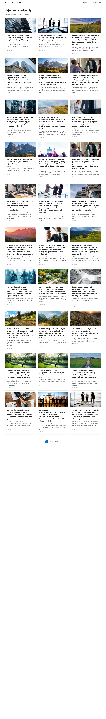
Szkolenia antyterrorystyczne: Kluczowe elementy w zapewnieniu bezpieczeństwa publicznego (52, 38)
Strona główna (97, 2)
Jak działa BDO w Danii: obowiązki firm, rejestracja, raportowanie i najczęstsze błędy (19, 162)
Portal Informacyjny (14, 2)
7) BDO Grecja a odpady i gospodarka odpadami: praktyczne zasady (52, 373)
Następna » (56, 441)
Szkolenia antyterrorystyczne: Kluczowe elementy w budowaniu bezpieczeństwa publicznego (19, 38)
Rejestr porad (87, 2)
